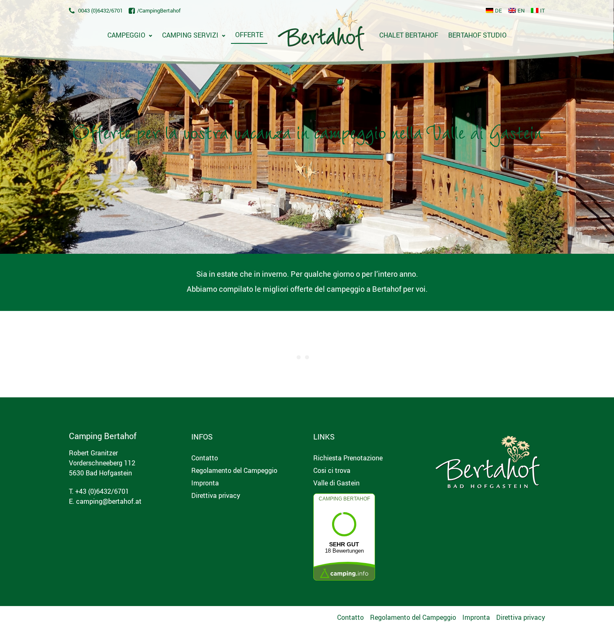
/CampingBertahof (158, 10)
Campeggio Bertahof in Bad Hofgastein (321, 32)
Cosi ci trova (331, 470)
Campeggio (126, 35)
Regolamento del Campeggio (234, 470)
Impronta (205, 483)
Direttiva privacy (215, 495)
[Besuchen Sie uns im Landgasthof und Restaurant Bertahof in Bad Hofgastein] (488, 459)
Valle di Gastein (336, 483)
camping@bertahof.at (109, 501)
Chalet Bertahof (408, 35)
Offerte (249, 34)
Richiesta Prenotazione (348, 457)
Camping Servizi (190, 35)
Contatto (204, 457)
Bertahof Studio (477, 35)
